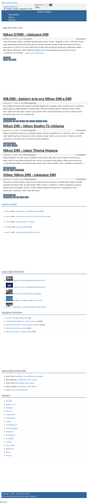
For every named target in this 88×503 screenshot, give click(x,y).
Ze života (9, 456)
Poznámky (28, 39)
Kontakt (12, 20)
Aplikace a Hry (11, 404)
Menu (37, 7)
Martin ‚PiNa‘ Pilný (11, 6)
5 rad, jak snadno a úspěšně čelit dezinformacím (29, 287)
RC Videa (9, 442)
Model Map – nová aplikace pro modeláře (30, 211)
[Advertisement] (44, 77)
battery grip (7, 121)
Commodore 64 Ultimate (19, 390)
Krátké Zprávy (10, 418)
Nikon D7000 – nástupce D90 (25, 34)
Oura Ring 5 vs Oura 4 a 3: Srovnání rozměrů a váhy (33, 216)
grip (27, 121)
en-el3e (22, 121)
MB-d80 (32, 121)
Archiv (11, 17)
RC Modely (9, 438)
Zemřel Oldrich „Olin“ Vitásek (27, 380)
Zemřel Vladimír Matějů (24, 227)
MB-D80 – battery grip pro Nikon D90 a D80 (37, 98)
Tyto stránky (10, 445)
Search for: (39, 5)
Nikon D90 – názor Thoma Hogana (30, 150)
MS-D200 (39, 121)
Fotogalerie (13, 14)
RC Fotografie (10, 435)
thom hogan (19, 170)
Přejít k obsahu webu (9, 2)
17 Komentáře (80, 155)
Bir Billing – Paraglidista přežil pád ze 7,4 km (27, 300)
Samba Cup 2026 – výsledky (25, 222)
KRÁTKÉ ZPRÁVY (9, 204)
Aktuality (9, 401)
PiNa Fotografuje (30, 103)
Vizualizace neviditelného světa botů (28, 232)
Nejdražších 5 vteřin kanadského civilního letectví (30, 307)
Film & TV (9, 411)
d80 (14, 121)
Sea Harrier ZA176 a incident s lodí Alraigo (27, 294)
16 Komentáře (80, 179)
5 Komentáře (80, 130)
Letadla (8, 421)
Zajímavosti (10, 449)
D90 (9, 60)
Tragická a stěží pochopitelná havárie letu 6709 (29, 280)
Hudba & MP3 (10, 415)
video (27, 197)
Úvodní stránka (44, 12)
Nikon (14, 60)
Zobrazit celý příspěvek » (35, 53)
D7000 (5, 60)
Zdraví (8, 452)
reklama (14, 145)
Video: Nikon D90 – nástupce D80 (29, 174)
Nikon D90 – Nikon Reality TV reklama (33, 126)
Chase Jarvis (7, 197)
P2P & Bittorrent (11, 425)
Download (9, 408)
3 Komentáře (80, 39)
